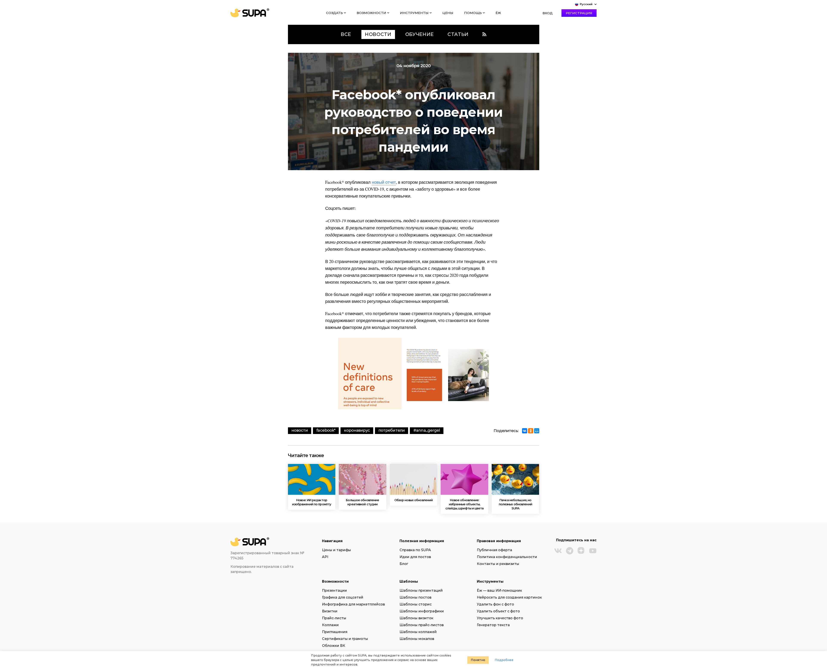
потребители (391, 430)
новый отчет (384, 182)
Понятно (478, 660)
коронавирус (357, 430)
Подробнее (504, 660)
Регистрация (579, 13)
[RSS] (484, 34)
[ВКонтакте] (524, 430)
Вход (548, 13)
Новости (299, 430)
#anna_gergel (426, 430)
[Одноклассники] (530, 430)
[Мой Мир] (536, 430)
